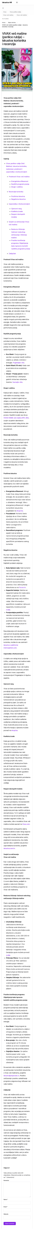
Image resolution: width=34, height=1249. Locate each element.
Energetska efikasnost (19, 181)
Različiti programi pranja (20, 184)
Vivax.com (26, 824)
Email (5, 1206)
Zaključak (12, 253)
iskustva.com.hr (9, 848)
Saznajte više (17, 382)
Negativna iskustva (18, 199)
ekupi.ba (20, 511)
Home (3, 22)
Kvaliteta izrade (17, 211)
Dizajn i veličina (17, 187)
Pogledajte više (18, 363)
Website (6, 1214)
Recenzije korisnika (16, 192)
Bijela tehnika (12, 22)
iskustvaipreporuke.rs (11, 1076)
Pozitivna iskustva (18, 196)
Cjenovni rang (16, 209)
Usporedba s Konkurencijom (19, 204)
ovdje (8, 610)
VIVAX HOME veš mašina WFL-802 (16, 418)
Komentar (6, 1180)
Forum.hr (22, 587)
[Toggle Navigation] (16, 2)
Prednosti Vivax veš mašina (19, 177)
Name (6, 1199)
